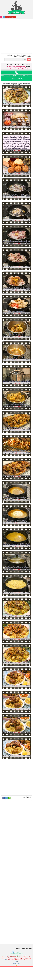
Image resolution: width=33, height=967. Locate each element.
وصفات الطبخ (28, 55)
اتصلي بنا (15, 56)
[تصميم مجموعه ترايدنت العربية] (16, 951)
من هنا (5, 959)
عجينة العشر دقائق (27, 948)
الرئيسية (18, 948)
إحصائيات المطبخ (20, 55)
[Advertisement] (16, 36)
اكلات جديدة (28, 56)
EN (1, 17)
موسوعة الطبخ (26, 64)
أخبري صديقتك (21, 56)
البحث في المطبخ (11, 55)
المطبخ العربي (16, 64)
